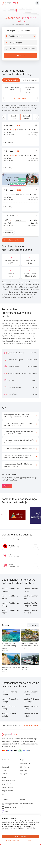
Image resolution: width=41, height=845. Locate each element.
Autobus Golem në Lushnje (9, 707)
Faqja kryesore (7, 725)
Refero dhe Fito (7, 784)
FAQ (3, 794)
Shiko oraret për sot (20, 98)
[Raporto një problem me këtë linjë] (36, 125)
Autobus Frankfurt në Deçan (10, 611)
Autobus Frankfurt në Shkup (10, 597)
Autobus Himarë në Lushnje (9, 693)
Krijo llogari (23, 774)
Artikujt (4, 777)
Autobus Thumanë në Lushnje (10, 700)
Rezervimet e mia (25, 763)
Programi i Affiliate (8, 791)
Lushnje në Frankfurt (30, 80)
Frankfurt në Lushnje (11, 80)
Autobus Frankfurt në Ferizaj (10, 604)
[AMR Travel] (12, 515)
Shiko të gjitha (33, 625)
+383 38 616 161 (11, 807)
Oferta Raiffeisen (7, 787)
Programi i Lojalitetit (8, 780)
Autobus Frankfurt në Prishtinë (10, 590)
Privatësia (22, 807)
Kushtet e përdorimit (26, 803)
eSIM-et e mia (24, 767)
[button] (20, 416)
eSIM (3, 763)
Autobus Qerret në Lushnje (9, 714)
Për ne (4, 770)
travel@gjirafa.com (11, 804)
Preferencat (23, 770)
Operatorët (5, 767)
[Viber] (3, 811)
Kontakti (7, 486)
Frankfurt (18, 725)
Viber (7, 811)
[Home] (10, 3)
